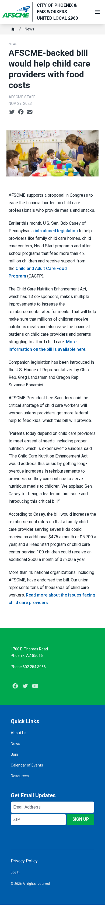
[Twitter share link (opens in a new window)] (12, 112)
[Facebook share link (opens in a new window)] (21, 112)
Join (14, 754)
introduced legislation (56, 230)
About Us (18, 733)
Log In (15, 872)
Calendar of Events (27, 765)
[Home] (13, 29)
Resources (20, 776)
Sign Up (80, 819)
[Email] (29, 112)
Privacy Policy (24, 861)
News (29, 29)
